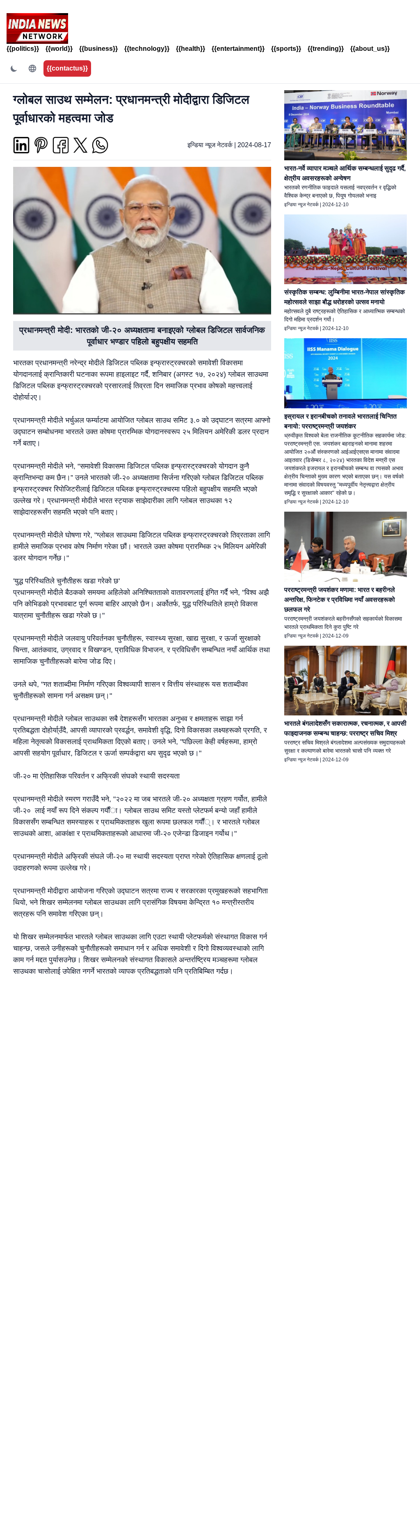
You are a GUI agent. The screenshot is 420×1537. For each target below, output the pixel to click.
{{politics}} (23, 48)
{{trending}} (326, 48)
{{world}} (59, 48)
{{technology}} (146, 48)
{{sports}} (286, 48)
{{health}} (190, 48)
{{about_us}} (370, 48)
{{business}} (98, 48)
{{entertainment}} (238, 48)
